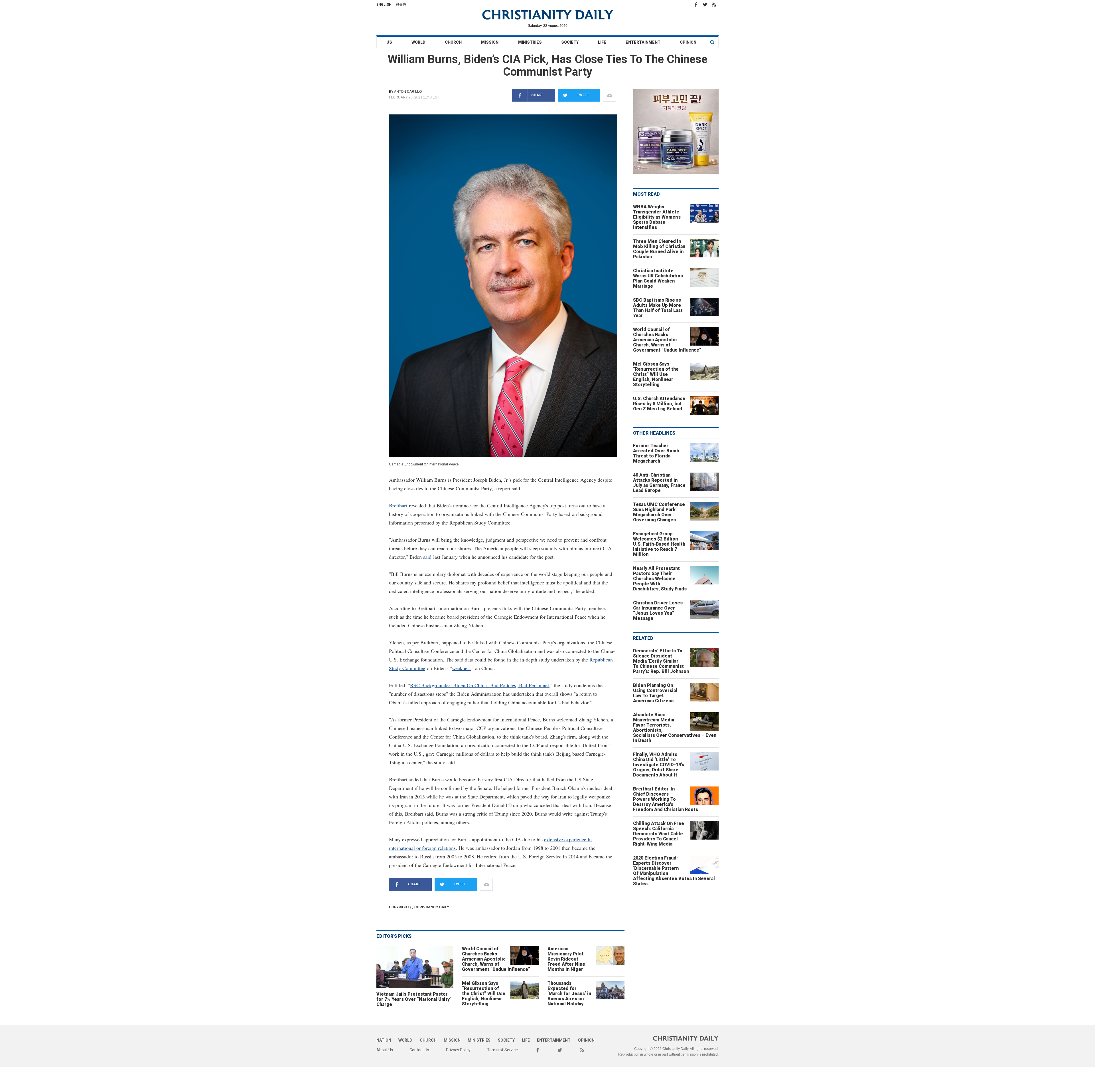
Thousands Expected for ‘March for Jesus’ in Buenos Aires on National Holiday (569, 994)
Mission (489, 42)
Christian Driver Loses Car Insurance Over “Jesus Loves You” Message (658, 610)
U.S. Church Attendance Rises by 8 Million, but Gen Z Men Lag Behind (659, 404)
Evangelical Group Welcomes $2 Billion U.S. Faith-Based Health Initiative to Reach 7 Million (659, 544)
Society (570, 42)
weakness (461, 668)
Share (537, 95)
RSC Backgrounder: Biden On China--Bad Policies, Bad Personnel (479, 685)
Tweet (583, 95)
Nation (383, 1040)
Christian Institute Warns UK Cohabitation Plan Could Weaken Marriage (658, 278)
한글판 (401, 5)
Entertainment (643, 42)
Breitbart (398, 505)
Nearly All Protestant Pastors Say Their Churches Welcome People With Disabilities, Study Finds (660, 579)
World (418, 42)
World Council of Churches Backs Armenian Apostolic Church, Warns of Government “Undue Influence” (496, 959)
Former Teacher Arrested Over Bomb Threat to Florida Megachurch (656, 453)
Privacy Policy (458, 1050)
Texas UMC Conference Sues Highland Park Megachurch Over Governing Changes (659, 512)
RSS (714, 4)
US (389, 42)
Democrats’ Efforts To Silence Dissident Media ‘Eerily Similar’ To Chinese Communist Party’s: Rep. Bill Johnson (661, 661)
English (384, 5)
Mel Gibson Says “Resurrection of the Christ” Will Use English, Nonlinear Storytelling (483, 994)
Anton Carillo (408, 92)
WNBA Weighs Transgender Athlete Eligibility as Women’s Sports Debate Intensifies (657, 217)
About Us (384, 1050)
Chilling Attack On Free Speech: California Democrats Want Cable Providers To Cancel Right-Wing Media (658, 834)
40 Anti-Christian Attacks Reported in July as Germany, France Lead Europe (659, 482)
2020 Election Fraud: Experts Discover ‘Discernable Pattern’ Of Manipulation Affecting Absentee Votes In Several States (674, 870)
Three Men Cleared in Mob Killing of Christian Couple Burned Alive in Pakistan (659, 249)
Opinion (688, 42)
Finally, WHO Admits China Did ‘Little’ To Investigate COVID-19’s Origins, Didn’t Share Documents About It (658, 765)
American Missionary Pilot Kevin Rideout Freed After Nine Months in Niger (566, 959)
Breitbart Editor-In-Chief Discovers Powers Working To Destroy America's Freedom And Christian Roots (665, 799)
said (427, 556)
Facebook (695, 4)
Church (453, 42)
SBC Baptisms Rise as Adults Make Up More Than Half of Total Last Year (658, 307)
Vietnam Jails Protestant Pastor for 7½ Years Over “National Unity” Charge (414, 999)
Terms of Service (502, 1050)
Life (602, 42)
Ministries (530, 42)
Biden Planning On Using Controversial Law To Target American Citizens (655, 693)
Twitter (704, 4)
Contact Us (419, 1050)
